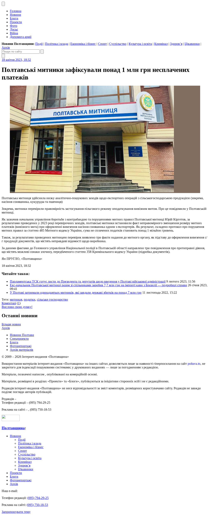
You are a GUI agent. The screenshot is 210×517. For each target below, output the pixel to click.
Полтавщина (13, 428)
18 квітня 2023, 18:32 (16, 59)
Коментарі (9, 303)
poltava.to (194, 363)
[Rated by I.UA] (11, 420)
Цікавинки (192, 43)
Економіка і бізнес (83, 43)
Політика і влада (56, 43)
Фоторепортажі (20, 346)
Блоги (14, 18)
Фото (13, 25)
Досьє (14, 29)
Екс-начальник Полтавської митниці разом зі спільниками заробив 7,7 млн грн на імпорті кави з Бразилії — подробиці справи (98, 285)
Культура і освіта (140, 43)
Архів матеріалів (21, 349)
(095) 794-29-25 (38, 498)
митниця (16, 299)
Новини (15, 14)
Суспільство (117, 43)
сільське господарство (52, 299)
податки (29, 299)
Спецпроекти (19, 338)
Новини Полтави (22, 335)
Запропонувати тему (16, 512)
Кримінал (161, 43)
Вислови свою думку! (17, 307)
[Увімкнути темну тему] (3, 4)
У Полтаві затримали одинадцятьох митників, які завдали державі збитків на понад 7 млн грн (76, 292)
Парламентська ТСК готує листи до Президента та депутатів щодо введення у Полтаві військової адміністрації (87, 281)
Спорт (102, 43)
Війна (14, 33)
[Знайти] (42, 51)
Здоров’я (176, 43)
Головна (15, 11)
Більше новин (11, 324)
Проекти (16, 22)
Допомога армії (20, 37)
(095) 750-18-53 (37, 505)
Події (39, 43)
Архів (6, 47)
